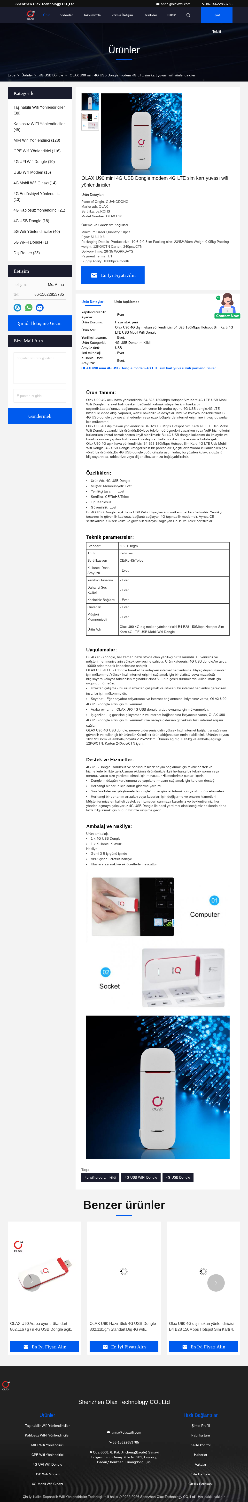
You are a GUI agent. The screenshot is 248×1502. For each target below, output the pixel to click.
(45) (39, 127)
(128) (37, 140)
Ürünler (27, 75)
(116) (37, 151)
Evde (29, 15)
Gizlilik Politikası (200, 1484)
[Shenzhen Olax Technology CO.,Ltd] (124, 1385)
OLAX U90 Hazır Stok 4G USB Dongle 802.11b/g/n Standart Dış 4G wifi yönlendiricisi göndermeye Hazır (123, 1326)
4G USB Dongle (51, 75)
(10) (34, 162)
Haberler (200, 1455)
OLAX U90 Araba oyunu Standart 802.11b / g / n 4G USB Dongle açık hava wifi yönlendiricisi (40, 1326)
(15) (32, 172)
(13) (37, 197)
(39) (39, 110)
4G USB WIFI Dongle (141, 1177)
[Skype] (17, 307)
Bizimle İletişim (121, 15)
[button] (32, 1283)
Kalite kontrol (200, 1445)
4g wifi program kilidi (100, 1177)
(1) (31, 242)
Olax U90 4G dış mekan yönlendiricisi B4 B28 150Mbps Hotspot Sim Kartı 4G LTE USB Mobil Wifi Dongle (202, 1326)
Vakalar (200, 1464)
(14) (35, 183)
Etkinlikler (150, 15)
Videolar (66, 15)
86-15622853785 (218, 4)
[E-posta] (40, 307)
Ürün (47, 15)
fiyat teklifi (216, 18)
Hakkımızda (92, 15)
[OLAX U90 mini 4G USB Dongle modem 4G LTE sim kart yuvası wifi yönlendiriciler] (141, 134)
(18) (31, 221)
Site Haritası (200, 1474)
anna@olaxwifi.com (176, 4)
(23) (27, 253)
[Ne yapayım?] (29, 307)
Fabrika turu (200, 1435)
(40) (37, 232)
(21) (39, 210)
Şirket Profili (201, 1426)
